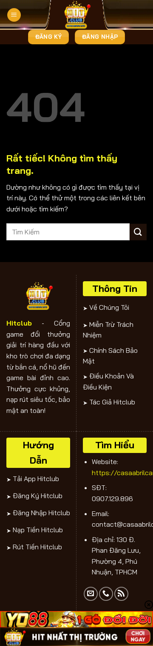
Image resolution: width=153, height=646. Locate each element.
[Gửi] (138, 232)
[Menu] (14, 15)
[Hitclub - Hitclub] (76, 15)
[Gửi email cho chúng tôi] (91, 594)
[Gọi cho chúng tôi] (106, 594)
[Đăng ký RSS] (121, 594)
